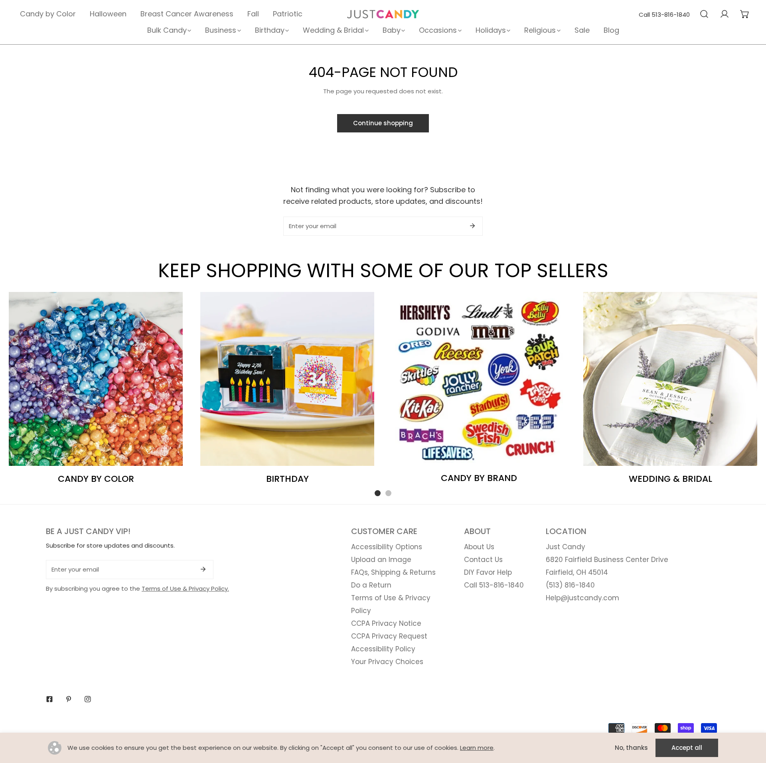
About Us (479, 547)
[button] (744, 14)
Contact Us (483, 559)
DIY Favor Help (488, 572)
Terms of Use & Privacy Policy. (185, 588)
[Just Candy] (383, 14)
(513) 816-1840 (570, 585)
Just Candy (565, 547)
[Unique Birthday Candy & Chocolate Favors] (287, 379)
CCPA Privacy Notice (386, 623)
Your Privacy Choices (387, 661)
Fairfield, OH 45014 (577, 572)
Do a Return (371, 585)
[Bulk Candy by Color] (96, 379)
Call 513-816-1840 (664, 14)
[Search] (704, 14)
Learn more (477, 747)
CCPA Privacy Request (389, 636)
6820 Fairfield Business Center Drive (607, 559)
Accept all (686, 747)
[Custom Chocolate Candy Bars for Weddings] (670, 379)
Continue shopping (383, 123)
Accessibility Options (386, 547)
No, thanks (631, 747)
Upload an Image (381, 559)
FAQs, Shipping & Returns (393, 572)
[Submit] (472, 226)
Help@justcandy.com (582, 598)
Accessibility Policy (383, 649)
